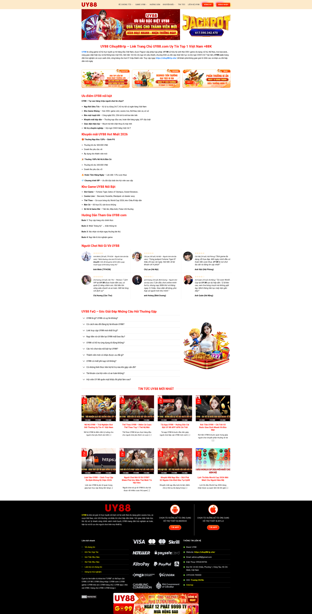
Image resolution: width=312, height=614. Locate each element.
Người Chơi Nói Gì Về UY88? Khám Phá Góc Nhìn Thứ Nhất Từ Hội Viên (137, 480)
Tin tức (181, 5)
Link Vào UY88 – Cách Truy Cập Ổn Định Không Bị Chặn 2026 (98, 478)
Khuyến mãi (168, 5)
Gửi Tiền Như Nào (92, 557)
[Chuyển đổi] (84, 318)
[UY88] (89, 4)
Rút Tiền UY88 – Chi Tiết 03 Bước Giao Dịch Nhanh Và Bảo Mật (213, 427)
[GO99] (156, 608)
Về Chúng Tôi (124, 5)
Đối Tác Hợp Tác (91, 552)
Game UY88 (140, 5)
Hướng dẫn (155, 5)
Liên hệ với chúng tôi (93, 567)
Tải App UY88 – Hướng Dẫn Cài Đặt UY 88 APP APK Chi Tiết (175, 426)
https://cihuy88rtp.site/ (204, 552)
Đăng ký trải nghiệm (93, 572)
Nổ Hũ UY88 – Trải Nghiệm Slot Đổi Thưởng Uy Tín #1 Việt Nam (98, 426)
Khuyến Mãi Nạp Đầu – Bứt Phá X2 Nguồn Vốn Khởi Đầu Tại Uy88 (175, 478)
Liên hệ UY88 (193, 5)
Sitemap (189, 585)
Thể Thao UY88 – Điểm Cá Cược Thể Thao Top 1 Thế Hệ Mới (136, 426)
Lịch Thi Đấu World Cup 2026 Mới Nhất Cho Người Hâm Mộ (213, 478)
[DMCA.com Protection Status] (89, 597)
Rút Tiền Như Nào (92, 562)
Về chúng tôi (90, 547)
